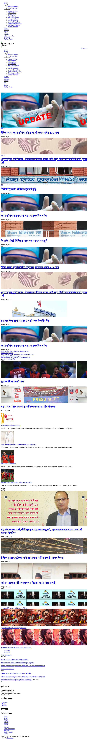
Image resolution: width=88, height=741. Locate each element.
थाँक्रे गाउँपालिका (12, 16)
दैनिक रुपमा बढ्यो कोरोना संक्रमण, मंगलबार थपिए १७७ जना (30, 132)
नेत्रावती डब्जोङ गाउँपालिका (14, 23)
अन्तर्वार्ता (6, 31)
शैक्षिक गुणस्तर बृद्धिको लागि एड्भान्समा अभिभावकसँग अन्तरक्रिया (32, 557)
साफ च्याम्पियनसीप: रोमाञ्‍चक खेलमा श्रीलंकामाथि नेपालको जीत (16, 482)
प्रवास (5, 84)
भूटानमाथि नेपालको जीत (12, 381)
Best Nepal (10, 738)
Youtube (4, 705)
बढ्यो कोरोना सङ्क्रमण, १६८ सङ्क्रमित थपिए (24, 215)
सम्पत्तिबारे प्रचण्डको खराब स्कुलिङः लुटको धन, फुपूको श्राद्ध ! (16, 679)
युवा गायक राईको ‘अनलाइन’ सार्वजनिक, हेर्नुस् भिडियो (14, 608)
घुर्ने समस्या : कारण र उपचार (7, 669)
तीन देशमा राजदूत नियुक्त (7, 353)
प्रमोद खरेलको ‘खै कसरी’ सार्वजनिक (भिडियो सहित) (13, 628)
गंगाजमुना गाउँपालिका (13, 19)
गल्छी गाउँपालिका (12, 14)
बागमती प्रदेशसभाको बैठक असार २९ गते (11, 356)
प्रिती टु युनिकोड (8, 39)
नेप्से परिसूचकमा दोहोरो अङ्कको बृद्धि (18, 189)
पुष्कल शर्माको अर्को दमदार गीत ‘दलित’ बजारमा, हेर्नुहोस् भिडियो (16, 647)
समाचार (6, 3)
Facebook (4, 702)
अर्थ (5, 82)
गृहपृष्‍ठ (5, 716)
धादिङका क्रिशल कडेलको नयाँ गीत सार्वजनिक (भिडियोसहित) (16, 673)
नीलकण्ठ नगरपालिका (13, 6)
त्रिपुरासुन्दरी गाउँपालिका (14, 22)
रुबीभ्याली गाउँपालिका (13, 27)
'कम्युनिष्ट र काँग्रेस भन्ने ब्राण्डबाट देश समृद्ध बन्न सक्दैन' (14, 659)
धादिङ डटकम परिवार (9, 36)
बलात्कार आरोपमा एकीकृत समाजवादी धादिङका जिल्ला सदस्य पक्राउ (17, 354)
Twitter (4, 704)
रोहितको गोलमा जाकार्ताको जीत (8, 463)
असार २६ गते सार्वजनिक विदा (8, 359)
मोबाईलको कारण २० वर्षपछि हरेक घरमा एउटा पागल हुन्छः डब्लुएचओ (17, 662)
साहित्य (6, 33)
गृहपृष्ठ (5, 2)
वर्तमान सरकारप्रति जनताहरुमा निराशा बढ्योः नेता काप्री (28, 582)
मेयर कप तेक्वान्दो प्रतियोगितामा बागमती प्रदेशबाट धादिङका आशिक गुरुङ (18, 444)
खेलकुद (6, 28)
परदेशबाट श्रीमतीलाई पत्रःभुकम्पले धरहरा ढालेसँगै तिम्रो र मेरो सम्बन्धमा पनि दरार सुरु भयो (23, 666)
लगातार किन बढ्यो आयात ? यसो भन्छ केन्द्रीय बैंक (25, 320)
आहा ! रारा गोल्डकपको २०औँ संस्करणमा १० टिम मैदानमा (28, 406)
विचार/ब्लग (6, 34)
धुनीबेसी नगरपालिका (13, 8)
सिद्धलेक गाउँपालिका (13, 11)
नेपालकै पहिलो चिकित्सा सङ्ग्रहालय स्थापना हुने (24, 240)
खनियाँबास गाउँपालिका (13, 17)
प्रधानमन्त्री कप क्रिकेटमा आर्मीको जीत (10, 425)
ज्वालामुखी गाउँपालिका (13, 20)
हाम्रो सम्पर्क (7, 37)
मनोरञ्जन (6, 30)
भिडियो (6, 733)
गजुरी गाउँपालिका (12, 13)
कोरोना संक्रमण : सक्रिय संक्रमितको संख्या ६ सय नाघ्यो (15, 351)
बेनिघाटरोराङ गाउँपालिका (14, 25)
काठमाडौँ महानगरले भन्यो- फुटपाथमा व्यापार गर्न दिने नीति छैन (15, 357)
